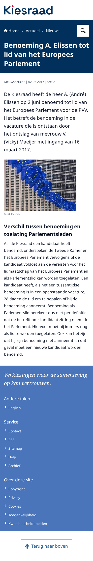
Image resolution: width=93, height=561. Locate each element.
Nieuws (53, 30)
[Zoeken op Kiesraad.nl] (83, 31)
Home (14, 30)
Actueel (33, 30)
